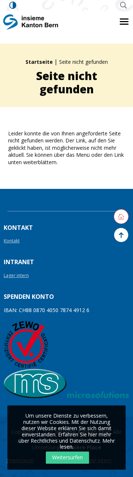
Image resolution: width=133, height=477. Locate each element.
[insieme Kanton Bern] (31, 21)
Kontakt (12, 241)
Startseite (39, 61)
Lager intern (16, 276)
